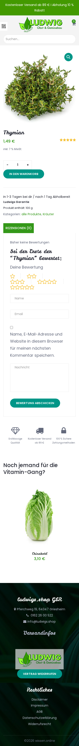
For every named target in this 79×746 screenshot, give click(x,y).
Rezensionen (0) (18, 228)
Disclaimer (40, 699)
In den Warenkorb (23, 174)
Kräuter (48, 214)
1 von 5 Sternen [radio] (15, 275)
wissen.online (45, 741)
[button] (74, 24)
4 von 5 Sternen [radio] (50, 281)
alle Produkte (31, 214)
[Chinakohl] (39, 484)
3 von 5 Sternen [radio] (20, 281)
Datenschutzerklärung (40, 718)
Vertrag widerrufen (39, 674)
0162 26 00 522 (41, 615)
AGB (39, 711)
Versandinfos (39, 633)
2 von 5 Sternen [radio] (35, 275)
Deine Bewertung (26, 267)
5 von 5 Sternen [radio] (26, 286)
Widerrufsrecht (39, 724)
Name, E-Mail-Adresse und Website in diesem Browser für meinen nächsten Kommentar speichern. (36, 344)
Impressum (39, 705)
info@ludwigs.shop (41, 621)
